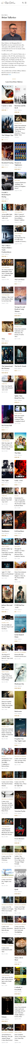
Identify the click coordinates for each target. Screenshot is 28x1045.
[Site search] (23, 2)
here (10, 74)
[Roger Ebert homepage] (8, 3)
